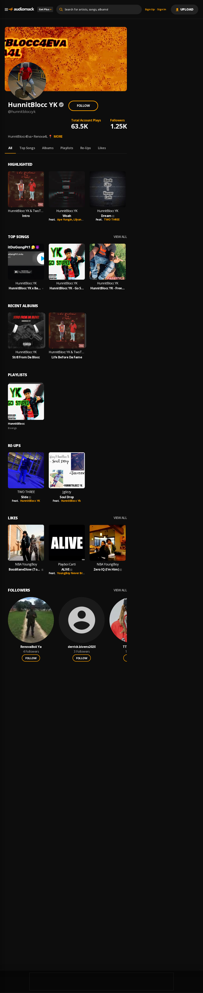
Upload (187, 9)
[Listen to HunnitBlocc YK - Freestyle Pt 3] (108, 262)
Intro (26, 216)
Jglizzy (66, 492)
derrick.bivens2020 (82, 647)
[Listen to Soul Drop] (67, 470)
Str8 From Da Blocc (26, 357)
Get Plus (45, 9)
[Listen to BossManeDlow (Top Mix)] (26, 543)
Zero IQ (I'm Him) (106, 569)
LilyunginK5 (81, 219)
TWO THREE (112, 219)
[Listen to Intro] (26, 189)
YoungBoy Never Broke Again (76, 573)
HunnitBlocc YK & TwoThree (26, 211)
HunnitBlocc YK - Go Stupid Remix (67, 288)
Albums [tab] (47, 148)
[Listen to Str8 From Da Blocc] (26, 330)
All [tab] (10, 148)
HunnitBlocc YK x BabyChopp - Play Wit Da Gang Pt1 (25, 288)
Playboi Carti (67, 564)
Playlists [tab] (66, 148)
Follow (83, 105)
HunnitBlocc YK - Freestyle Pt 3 (107, 288)
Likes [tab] (102, 148)
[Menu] (6, 9)
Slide (24, 497)
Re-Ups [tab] (85, 148)
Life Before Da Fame (67, 357)
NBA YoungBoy (26, 564)
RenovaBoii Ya (31, 647)
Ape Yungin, (65, 219)
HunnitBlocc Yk (71, 501)
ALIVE (65, 569)
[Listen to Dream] (108, 189)
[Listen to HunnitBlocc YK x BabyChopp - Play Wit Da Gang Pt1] (26, 262)
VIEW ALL (120, 237)
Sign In (161, 9)
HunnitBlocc (16, 423)
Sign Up (150, 9)
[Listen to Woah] (67, 189)
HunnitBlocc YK (67, 211)
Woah (67, 216)
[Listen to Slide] (26, 470)
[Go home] (21, 9)
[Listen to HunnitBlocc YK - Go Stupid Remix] (67, 262)
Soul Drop (67, 497)
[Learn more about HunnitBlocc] (26, 402)
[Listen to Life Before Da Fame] (67, 330)
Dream (106, 216)
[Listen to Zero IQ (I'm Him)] (108, 543)
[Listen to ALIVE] (67, 543)
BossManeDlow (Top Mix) (25, 569)
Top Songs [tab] (27, 148)
